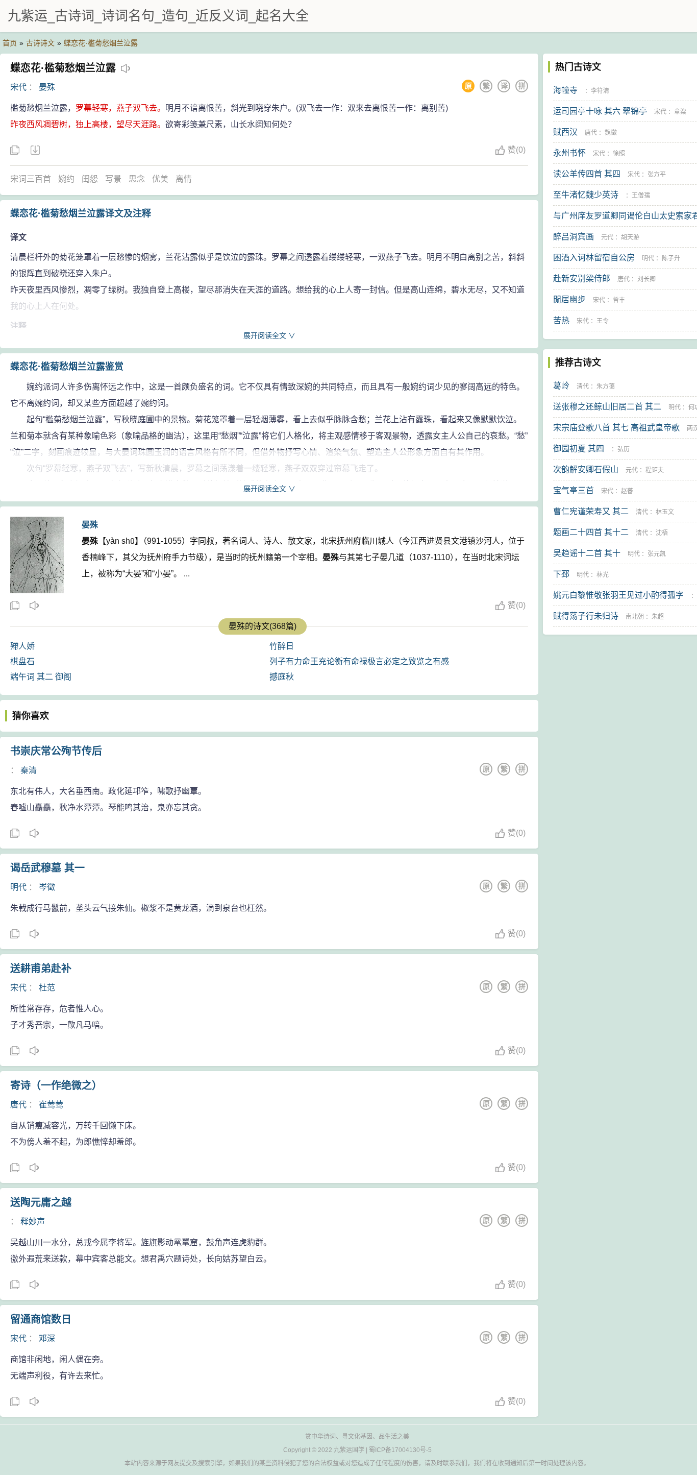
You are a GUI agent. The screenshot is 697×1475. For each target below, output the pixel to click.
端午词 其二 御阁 (40, 676)
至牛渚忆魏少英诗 (585, 194)
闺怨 (90, 179)
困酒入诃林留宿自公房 (594, 257)
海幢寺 (565, 90)
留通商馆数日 (40, 1319)
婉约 (66, 179)
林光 (602, 574)
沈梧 (662, 533)
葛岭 (561, 385)
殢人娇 (22, 646)
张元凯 (657, 554)
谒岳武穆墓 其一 (47, 868)
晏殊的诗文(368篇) (262, 626)
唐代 (18, 1104)
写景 (113, 179)
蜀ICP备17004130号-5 (400, 1450)
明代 (18, 887)
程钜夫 (654, 470)
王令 (602, 321)
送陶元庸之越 (40, 1202)
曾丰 (619, 300)
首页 (10, 43)
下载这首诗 (35, 151)
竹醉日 (281, 646)
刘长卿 (646, 279)
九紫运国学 (349, 1450)
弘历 (623, 449)
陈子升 (671, 258)
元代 (607, 237)
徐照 (619, 153)
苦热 (561, 320)
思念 (137, 179)
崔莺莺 (51, 1104)
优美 (160, 179)
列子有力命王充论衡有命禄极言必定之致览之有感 (359, 661)
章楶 (680, 111)
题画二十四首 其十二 (591, 532)
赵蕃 (627, 491)
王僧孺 (641, 195)
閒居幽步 (569, 299)
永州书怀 (569, 153)
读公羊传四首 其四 (586, 174)
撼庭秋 (281, 676)
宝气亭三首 (573, 490)
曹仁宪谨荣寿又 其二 (591, 511)
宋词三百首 (30, 179)
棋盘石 (22, 661)
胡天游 (630, 237)
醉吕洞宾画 (573, 236)
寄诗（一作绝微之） (56, 1085)
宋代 (18, 87)
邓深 (47, 1338)
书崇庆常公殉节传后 (56, 751)
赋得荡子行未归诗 (585, 616)
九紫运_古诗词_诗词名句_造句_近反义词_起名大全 (158, 15)
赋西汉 (565, 132)
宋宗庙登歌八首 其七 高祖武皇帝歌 (616, 427)
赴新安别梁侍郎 (581, 278)
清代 (583, 386)
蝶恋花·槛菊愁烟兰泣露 (101, 43)
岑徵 (47, 887)
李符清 (600, 90)
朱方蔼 (605, 386)
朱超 (658, 616)
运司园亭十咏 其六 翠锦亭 (600, 111)
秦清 (28, 770)
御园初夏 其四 (578, 448)
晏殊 (47, 87)
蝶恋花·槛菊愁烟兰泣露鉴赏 (66, 366)
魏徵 (611, 132)
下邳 (561, 574)
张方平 (657, 174)
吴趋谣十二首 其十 (586, 553)
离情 (184, 179)
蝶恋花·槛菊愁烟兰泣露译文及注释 (80, 213)
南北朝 (635, 616)
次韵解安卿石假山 (585, 469)
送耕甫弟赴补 (40, 968)
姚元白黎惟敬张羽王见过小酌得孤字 (618, 595)
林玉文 (665, 512)
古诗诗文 (40, 43)
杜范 (47, 987)
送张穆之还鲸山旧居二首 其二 (607, 406)
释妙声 (32, 1221)
